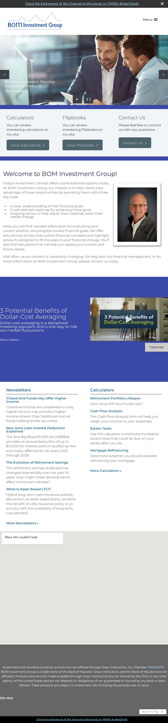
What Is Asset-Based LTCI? (28, 489)
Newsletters (18, 390)
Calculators (102, 390)
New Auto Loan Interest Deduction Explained (35, 429)
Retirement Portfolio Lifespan (115, 398)
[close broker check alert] (162, 3)
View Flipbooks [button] (80, 145)
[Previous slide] (4, 74)
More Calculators (105, 471)
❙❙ (88, 99)
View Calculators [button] (26, 145)
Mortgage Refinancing (109, 450)
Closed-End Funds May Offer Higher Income (36, 400)
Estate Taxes (100, 428)
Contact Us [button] (133, 143)
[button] (150, 19)
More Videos (10, 339)
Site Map (6, 698)
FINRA (152, 667)
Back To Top (151, 711)
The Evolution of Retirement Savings (37, 462)
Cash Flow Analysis (106, 411)
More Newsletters (22, 523)
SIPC (161, 667)
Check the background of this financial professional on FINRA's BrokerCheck (81, 4)
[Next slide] (163, 74)
